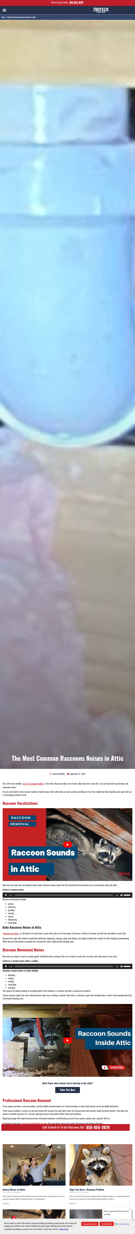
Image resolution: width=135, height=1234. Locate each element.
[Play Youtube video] (67, 844)
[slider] (127, 894)
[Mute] (121, 895)
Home (3, 17)
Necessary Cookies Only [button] (89, 1224)
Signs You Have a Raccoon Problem (86, 1189)
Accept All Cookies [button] (107, 1224)
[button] (122, 1224)
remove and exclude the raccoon (34, 1123)
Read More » (6, 1203)
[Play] (6, 895)
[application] (67, 895)
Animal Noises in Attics (14, 1189)
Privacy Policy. (64, 1229)
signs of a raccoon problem (33, 783)
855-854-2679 (76, 2)
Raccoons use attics (11, 933)
